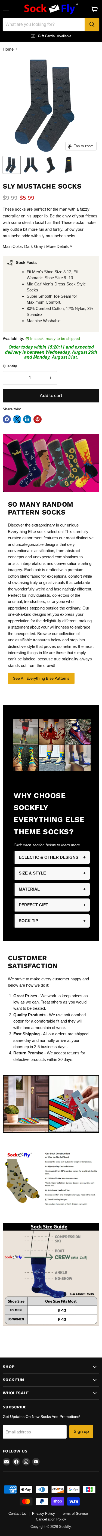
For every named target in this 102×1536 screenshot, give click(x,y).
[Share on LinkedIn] (27, 419)
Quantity (10, 366)
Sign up (81, 1431)
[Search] (92, 24)
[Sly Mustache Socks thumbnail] (11, 165)
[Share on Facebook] (7, 419)
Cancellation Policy (51, 1519)
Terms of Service (74, 1514)
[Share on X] (17, 419)
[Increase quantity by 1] (50, 378)
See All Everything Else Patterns (41, 678)
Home (8, 49)
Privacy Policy (43, 1514)
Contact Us (17, 1514)
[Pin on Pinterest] (37, 419)
